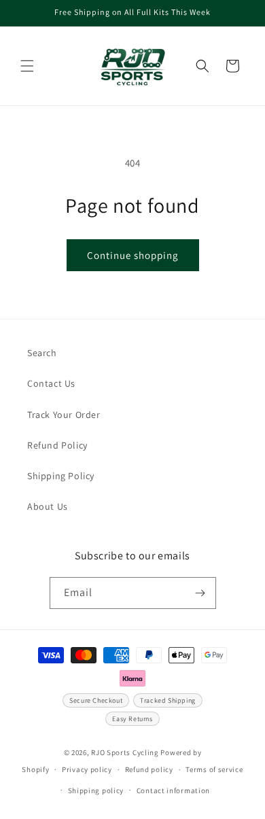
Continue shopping (133, 255)
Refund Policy (57, 445)
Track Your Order (64, 414)
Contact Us (51, 383)
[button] (27, 66)
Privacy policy (87, 769)
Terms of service (214, 769)
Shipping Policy (60, 476)
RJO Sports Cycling (125, 752)
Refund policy (149, 769)
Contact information (173, 790)
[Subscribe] (200, 593)
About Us (47, 506)
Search (42, 353)
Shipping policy (96, 790)
